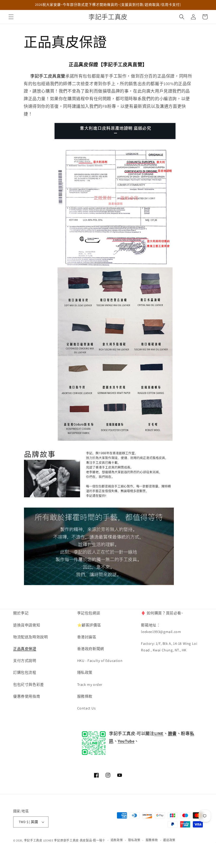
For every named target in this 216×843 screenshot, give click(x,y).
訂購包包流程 (24, 672)
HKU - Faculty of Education (100, 660)
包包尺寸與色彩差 (28, 684)
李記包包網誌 (88, 613)
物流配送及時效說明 (30, 637)
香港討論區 (86, 637)
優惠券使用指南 (26, 696)
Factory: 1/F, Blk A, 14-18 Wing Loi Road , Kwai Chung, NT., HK (169, 646)
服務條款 (84, 696)
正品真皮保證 (24, 648)
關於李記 (20, 613)
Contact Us (86, 708)
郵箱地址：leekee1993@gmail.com (161, 628)
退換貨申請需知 (26, 625)
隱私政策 (84, 672)
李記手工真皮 (33, 840)
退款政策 (117, 840)
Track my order (89, 684)
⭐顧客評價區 (89, 625)
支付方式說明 (24, 660)
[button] (11, 17)
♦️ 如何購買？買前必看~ (162, 613)
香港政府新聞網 (90, 648)
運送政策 (169, 840)
